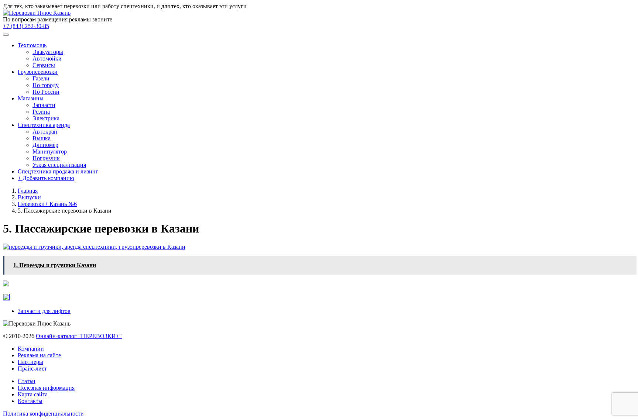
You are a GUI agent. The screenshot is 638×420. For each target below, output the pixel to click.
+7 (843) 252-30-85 (26, 26)
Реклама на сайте (39, 355)
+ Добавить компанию (46, 178)
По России (45, 92)
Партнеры (30, 362)
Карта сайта (33, 394)
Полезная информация (46, 388)
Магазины (31, 98)
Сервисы (43, 65)
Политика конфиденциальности (43, 413)
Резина (41, 112)
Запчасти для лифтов (44, 311)
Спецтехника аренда (44, 125)
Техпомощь (32, 45)
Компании (31, 348)
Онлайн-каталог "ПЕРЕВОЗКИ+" (79, 336)
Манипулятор (49, 151)
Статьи (26, 381)
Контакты (30, 401)
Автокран (44, 131)
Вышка (41, 138)
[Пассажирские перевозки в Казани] (94, 247)
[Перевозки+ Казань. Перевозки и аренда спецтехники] (37, 13)
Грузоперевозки (38, 72)
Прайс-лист (32, 368)
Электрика (45, 118)
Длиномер (45, 145)
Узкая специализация (59, 165)
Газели (40, 78)
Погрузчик (46, 158)
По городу (45, 85)
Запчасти (43, 105)
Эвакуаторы (47, 52)
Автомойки (47, 58)
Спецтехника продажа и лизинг (58, 171)
